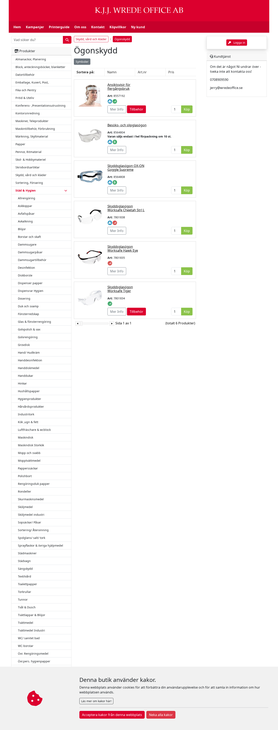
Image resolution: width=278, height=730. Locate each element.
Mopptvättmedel (29, 460)
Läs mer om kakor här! (96, 701)
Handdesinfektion (30, 360)
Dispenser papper (30, 283)
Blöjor (22, 229)
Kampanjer (35, 27)
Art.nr (142, 72)
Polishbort (25, 476)
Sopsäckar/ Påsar (29, 522)
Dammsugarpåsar (30, 252)
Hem (17, 27)
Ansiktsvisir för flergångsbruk (118, 86)
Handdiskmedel (28, 368)
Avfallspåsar (26, 214)
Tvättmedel (25, 623)
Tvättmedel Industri (31, 630)
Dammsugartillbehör (32, 260)
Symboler (82, 62)
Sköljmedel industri (31, 515)
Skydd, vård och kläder (91, 39)
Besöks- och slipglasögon (127, 125)
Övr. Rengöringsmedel (33, 653)
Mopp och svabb (29, 453)
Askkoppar (25, 206)
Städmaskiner (27, 553)
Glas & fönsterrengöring (34, 322)
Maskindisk (25, 437)
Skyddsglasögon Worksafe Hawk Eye (122, 248)
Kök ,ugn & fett (28, 422)
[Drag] (81, 323)
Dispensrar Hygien (30, 291)
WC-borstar (25, 646)
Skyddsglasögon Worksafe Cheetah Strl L (125, 208)
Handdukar (25, 376)
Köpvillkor (117, 27)
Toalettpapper (27, 584)
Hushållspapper (29, 391)
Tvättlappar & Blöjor (31, 615)
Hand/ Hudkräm (29, 352)
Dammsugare (27, 244)
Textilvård (24, 576)
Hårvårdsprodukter (31, 406)
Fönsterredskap (28, 314)
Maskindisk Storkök (31, 445)
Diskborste (25, 275)
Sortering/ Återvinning (33, 530)
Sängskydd (25, 569)
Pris (171, 72)
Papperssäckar (28, 468)
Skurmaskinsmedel (31, 499)
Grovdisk (24, 345)
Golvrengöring (28, 337)
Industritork (26, 414)
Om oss (80, 27)
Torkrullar (24, 592)
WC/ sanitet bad (29, 638)
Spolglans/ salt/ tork (31, 538)
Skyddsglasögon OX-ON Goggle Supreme (125, 168)
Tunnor (23, 599)
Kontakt (98, 27)
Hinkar (22, 383)
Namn (112, 72)
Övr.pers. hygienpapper (34, 661)
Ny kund (138, 27)
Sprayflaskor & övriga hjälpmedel (40, 545)
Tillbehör (136, 109)
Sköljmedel (25, 507)
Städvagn (24, 561)
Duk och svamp (28, 306)
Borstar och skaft (29, 237)
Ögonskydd (122, 39)
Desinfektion (26, 268)
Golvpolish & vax (29, 329)
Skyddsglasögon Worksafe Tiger (120, 289)
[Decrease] (77, 323)
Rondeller (24, 491)
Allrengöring (26, 198)
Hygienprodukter (29, 399)
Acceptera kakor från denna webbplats (112, 715)
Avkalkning (25, 221)
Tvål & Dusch (27, 607)
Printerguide (59, 27)
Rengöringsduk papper (34, 484)
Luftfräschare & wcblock (34, 430)
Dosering (24, 298)
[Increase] (111, 323)
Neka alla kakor (161, 715)
